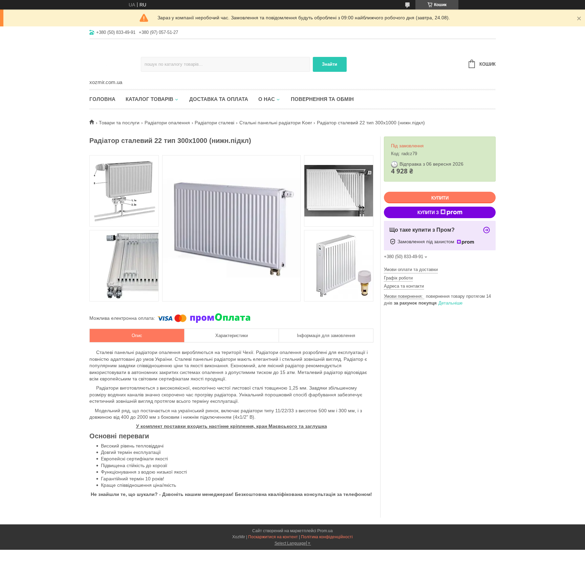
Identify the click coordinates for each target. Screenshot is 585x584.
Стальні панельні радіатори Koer (275, 122)
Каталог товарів (149, 99)
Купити (440, 198)
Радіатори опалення (167, 122)
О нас (266, 99)
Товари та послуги (119, 122)
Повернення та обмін (322, 99)
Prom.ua (325, 530)
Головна (102, 99)
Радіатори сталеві (214, 122)
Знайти (329, 64)
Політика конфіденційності (327, 537)
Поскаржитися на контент (273, 537)
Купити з (428, 212)
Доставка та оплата (218, 99)
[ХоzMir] (115, 60)
